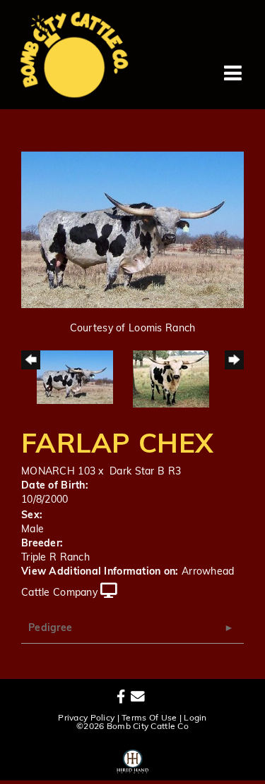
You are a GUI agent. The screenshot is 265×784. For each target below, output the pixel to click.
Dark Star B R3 (145, 472)
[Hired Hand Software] (132, 759)
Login (195, 718)
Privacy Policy (86, 718)
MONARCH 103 (58, 472)
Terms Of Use (149, 718)
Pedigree (50, 628)
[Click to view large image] (132, 230)
